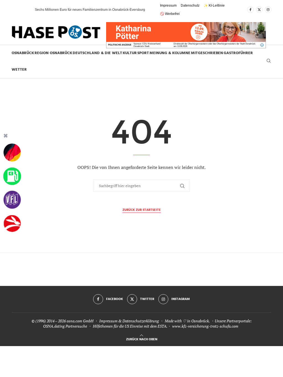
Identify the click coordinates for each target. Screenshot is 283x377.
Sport (143, 53)
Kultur (130, 53)
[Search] (268, 61)
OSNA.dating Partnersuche (65, 326)
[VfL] (12, 199)
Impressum (168, 5)
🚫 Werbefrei (170, 14)
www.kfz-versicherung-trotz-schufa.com (205, 326)
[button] (25, 9)
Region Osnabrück (53, 53)
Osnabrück (23, 53)
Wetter (19, 70)
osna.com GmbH (80, 320)
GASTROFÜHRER (238, 53)
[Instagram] (268, 9)
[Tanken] (12, 176)
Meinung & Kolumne (170, 53)
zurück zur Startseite (141, 210)
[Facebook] (250, 9)
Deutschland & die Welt (97, 53)
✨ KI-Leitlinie (214, 5)
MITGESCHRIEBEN (207, 53)
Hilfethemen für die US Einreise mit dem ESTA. (130, 326)
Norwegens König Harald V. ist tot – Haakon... (69, 10)
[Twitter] (259, 9)
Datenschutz (190, 5)
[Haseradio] (12, 223)
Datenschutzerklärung (140, 320)
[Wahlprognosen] (12, 152)
